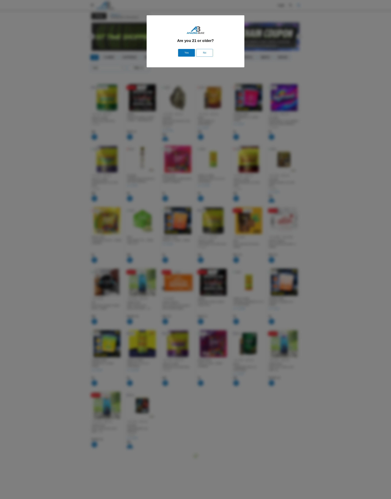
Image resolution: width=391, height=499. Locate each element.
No (204, 52)
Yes (187, 52)
